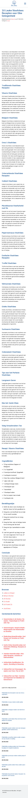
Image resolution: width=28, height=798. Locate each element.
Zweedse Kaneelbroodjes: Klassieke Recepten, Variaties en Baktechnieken (14, 655)
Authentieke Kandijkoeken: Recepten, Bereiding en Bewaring (14, 663)
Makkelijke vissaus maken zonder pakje (12, 702)
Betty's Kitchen (9, 596)
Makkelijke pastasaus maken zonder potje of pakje (14, 756)
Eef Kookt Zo (8, 604)
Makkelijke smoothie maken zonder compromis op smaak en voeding (13, 738)
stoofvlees (7, 608)
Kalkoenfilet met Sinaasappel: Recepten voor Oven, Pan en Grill (15, 670)
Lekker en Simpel (9, 593)
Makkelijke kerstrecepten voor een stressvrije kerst (13, 693)
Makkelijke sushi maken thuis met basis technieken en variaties (14, 719)
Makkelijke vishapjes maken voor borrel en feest (13, 710)
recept (8, 20)
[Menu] (25, 3)
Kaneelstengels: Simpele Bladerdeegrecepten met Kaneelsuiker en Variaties (14, 629)
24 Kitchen (7, 599)
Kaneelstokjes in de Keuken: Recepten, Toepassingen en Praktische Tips (14, 621)
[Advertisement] (14, 37)
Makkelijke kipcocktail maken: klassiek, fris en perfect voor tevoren (13, 774)
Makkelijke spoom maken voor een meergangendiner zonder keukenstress (14, 729)
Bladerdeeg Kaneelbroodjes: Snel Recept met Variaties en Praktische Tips (15, 638)
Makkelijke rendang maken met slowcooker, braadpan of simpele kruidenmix (13, 747)
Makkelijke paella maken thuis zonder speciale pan (13, 765)
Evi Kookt (7, 601)
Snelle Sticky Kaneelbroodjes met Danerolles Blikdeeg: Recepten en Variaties (15, 647)
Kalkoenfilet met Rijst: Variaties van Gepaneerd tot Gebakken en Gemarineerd (14, 678)
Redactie (13, 19)
